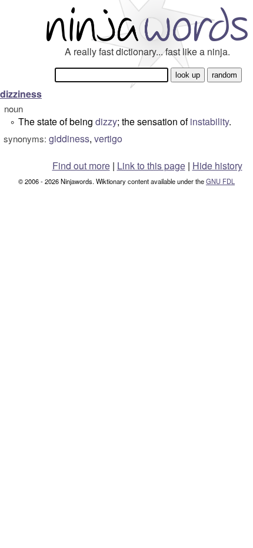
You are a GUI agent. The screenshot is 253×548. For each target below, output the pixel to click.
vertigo (108, 138)
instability (209, 121)
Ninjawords (147, 24)
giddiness (69, 138)
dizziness (21, 94)
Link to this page (151, 165)
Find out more (81, 165)
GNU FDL (220, 181)
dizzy (106, 121)
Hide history (217, 165)
